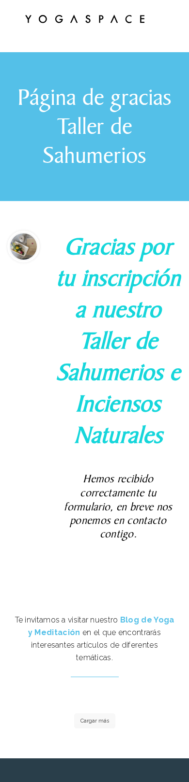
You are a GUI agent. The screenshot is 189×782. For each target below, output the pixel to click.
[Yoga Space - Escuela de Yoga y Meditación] (85, 20)
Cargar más (94, 721)
